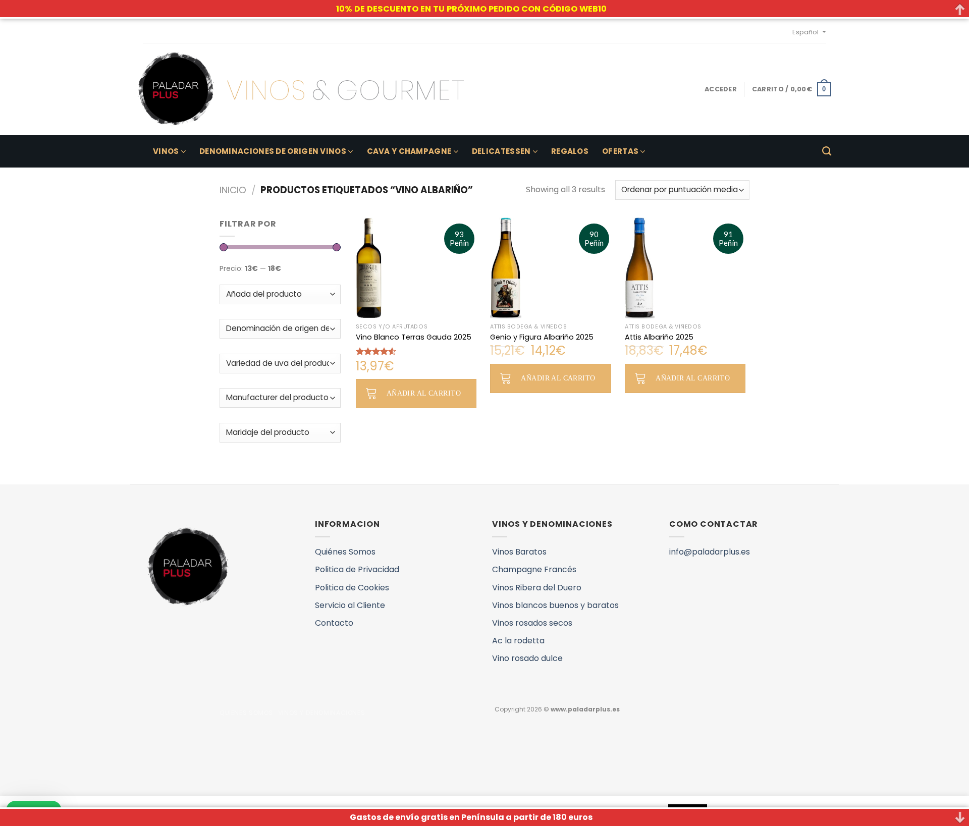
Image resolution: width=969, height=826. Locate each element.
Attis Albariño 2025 (659, 337)
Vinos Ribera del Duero (536, 587)
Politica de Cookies (352, 587)
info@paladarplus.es (709, 552)
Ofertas (620, 151)
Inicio (233, 190)
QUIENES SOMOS (246, 712)
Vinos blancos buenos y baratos (555, 605)
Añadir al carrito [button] (424, 393)
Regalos (569, 151)
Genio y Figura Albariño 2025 (542, 337)
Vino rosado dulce (527, 658)
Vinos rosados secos (532, 623)
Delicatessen (501, 151)
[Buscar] (826, 151)
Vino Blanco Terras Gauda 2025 (413, 337)
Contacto (334, 623)
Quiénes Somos (345, 552)
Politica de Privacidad (357, 569)
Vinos (166, 151)
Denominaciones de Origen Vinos (272, 151)
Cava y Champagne (409, 151)
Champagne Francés (534, 569)
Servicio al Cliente (350, 605)
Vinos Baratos (519, 552)
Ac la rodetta (518, 640)
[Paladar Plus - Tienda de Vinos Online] (301, 89)
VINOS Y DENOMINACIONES (321, 712)
